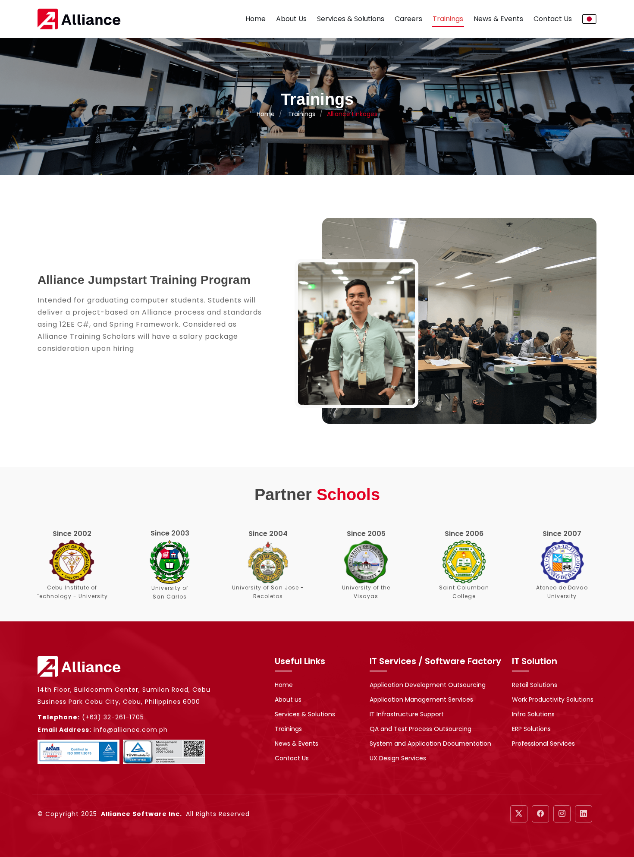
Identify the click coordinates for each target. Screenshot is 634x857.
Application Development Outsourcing (428, 685)
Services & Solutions (350, 19)
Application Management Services (421, 699)
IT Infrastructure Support (407, 714)
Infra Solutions (533, 714)
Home (255, 19)
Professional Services (543, 743)
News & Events (498, 19)
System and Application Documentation (430, 743)
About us (288, 699)
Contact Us (553, 19)
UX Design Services (398, 758)
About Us (291, 19)
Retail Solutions (534, 685)
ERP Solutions (531, 729)
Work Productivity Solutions (552, 699)
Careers (408, 19)
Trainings (448, 19)
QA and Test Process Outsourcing (420, 729)
